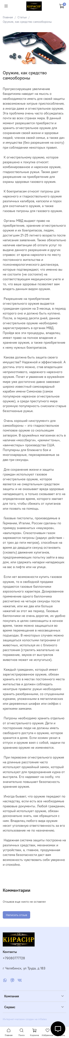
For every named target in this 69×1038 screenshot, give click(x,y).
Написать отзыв (16, 915)
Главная (8, 17)
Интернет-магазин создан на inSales (25, 1019)
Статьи (22, 17)
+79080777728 (14, 958)
